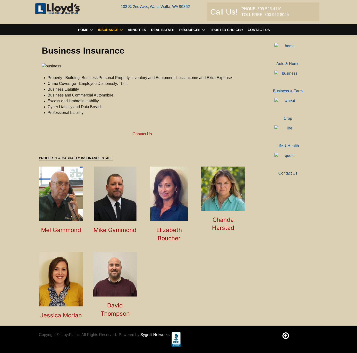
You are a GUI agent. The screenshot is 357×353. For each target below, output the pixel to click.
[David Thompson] (115, 274)
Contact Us (142, 134)
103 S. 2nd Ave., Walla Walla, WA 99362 (155, 7)
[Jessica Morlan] (61, 279)
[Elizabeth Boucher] (169, 194)
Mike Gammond (115, 229)
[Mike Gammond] (115, 194)
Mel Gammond (61, 229)
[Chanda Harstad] (223, 189)
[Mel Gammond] (61, 194)
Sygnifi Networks (155, 335)
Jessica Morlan (61, 315)
